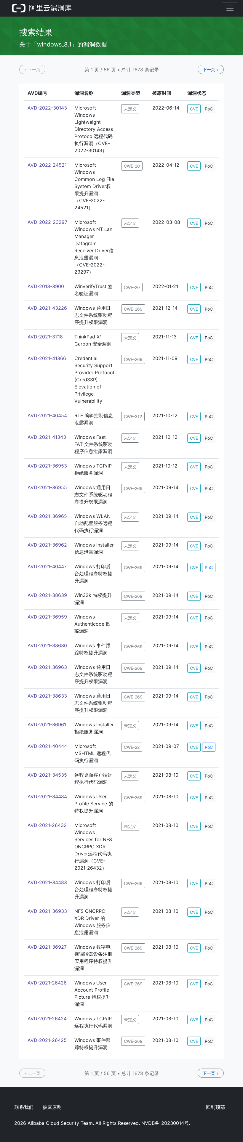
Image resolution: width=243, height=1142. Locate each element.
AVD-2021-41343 (47, 437)
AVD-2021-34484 (47, 796)
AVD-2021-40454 (47, 415)
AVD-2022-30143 (47, 108)
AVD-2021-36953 (47, 466)
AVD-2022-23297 (47, 222)
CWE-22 (132, 747)
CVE (194, 108)
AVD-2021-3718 (45, 337)
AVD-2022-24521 (47, 165)
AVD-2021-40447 (47, 566)
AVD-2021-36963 (47, 667)
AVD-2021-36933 (47, 911)
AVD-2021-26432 (47, 825)
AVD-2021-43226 (47, 308)
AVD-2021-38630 (47, 645)
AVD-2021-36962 (47, 545)
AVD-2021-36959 (47, 617)
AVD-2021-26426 (47, 983)
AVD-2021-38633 (47, 696)
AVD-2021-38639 (47, 595)
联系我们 (24, 1107)
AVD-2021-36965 (47, 516)
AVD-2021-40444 (47, 746)
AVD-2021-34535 (47, 775)
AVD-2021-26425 (47, 1040)
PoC (209, 108)
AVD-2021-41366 (47, 358)
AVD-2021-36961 (47, 724)
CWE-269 (133, 308)
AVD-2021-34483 (47, 882)
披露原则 (52, 1107)
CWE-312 (133, 416)
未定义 (130, 108)
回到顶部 (215, 1107)
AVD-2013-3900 (46, 286)
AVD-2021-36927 (47, 947)
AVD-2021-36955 (47, 487)
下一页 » (211, 69)
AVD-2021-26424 (47, 1018)
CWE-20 (132, 165)
